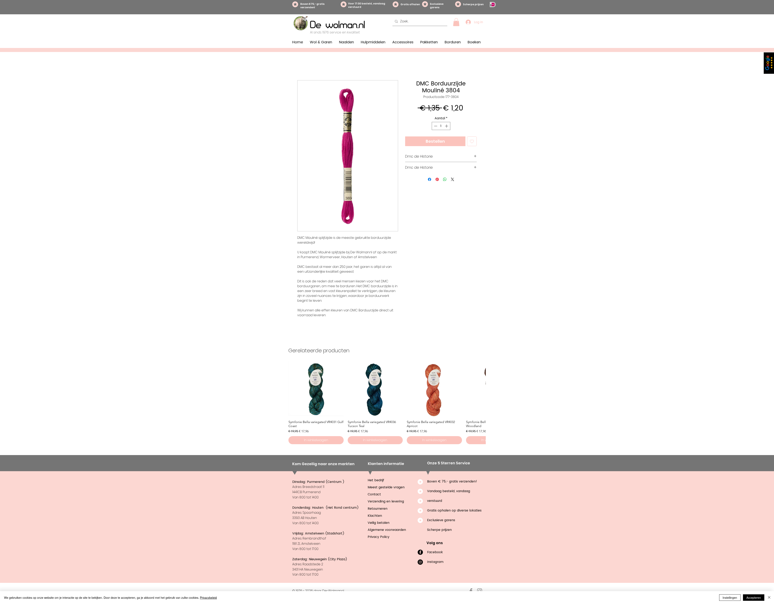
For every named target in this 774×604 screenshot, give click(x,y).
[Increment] (447, 126)
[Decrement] (435, 126)
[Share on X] (452, 179)
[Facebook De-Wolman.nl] (471, 590)
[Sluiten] (769, 597)
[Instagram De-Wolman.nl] (479, 590)
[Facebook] (420, 552)
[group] (387, 402)
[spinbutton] (441, 126)
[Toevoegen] (472, 141)
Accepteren (753, 598)
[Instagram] (420, 562)
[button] (456, 22)
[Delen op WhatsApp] (444, 179)
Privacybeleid (208, 598)
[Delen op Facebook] (429, 179)
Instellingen (730, 598)
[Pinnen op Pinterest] (437, 179)
